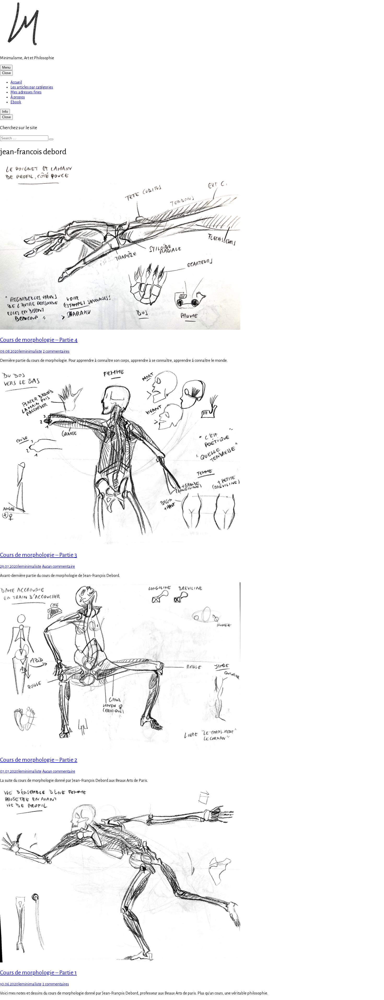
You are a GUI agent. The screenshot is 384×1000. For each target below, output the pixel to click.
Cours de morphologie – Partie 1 (38, 972)
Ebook (15, 102)
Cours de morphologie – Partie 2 (38, 760)
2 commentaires (56, 351)
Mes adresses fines (26, 92)
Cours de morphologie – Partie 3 (38, 555)
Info (5, 112)
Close (6, 73)
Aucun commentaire (58, 566)
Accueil (16, 82)
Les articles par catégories (31, 87)
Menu (6, 67)
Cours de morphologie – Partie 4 (39, 340)
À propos (17, 97)
